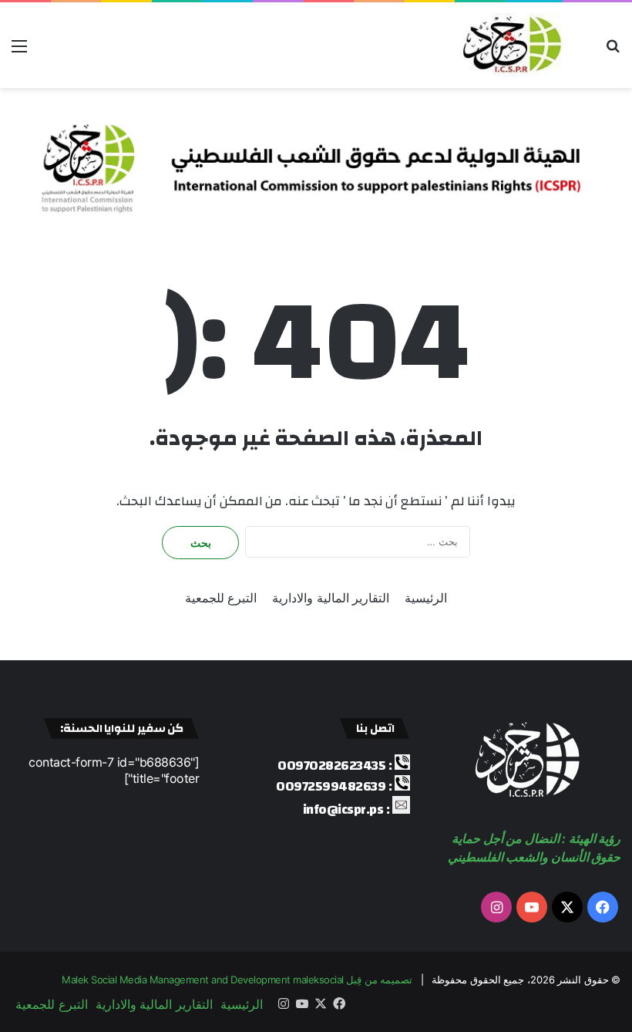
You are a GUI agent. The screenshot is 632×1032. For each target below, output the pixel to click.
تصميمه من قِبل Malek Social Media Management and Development (237, 979)
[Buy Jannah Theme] (316, 162)
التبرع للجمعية (221, 597)
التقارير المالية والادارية (330, 597)
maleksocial (318, 979)
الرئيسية (426, 597)
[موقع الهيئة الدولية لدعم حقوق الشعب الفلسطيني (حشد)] (508, 45)
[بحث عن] (612, 51)
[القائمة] (19, 51)
